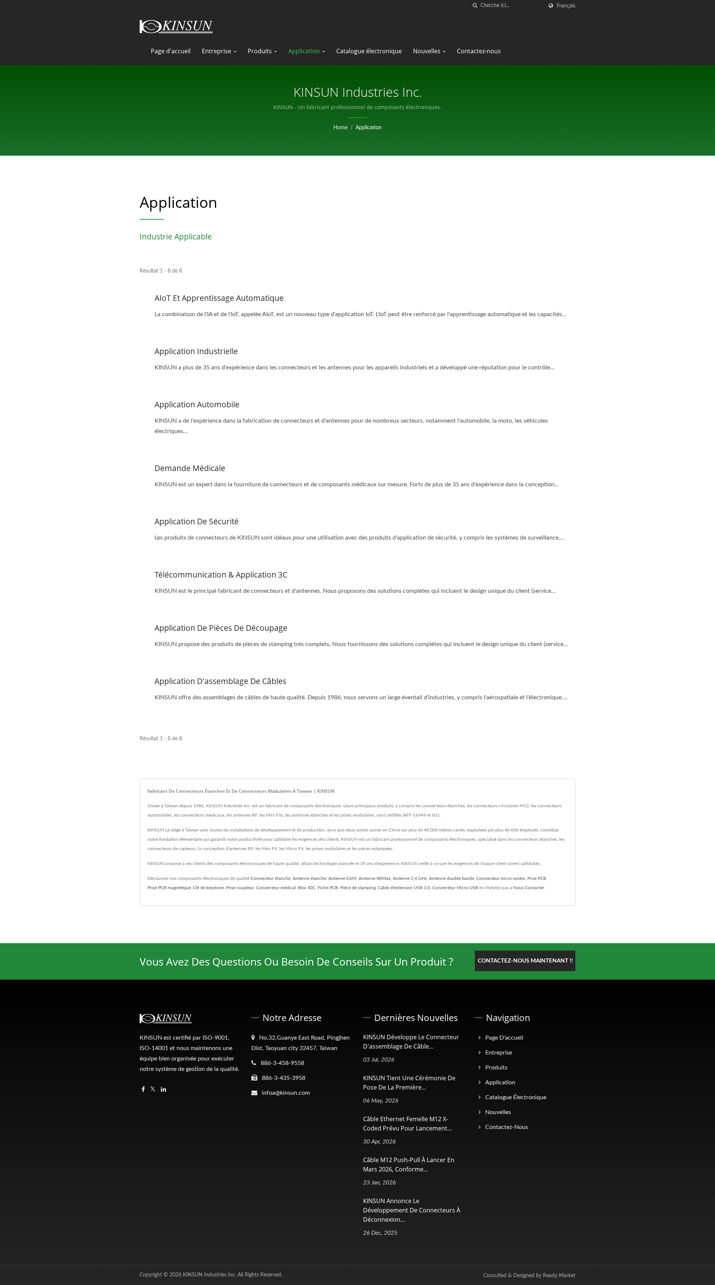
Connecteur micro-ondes (500, 878)
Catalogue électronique (369, 51)
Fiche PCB (328, 887)
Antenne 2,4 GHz (410, 878)
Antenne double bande (451, 878)
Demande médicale (190, 468)
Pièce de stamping (358, 887)
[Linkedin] (163, 1089)
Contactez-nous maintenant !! (525, 961)
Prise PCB (536, 878)
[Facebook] (143, 1089)
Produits (260, 51)
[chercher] (474, 5)
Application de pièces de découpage (221, 628)
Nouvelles (427, 51)
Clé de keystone (208, 887)
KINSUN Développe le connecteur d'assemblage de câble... (411, 1041)
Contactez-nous (479, 51)
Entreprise (217, 51)
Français (566, 6)
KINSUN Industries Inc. (209, 1275)
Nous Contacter (528, 887)
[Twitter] (153, 1089)
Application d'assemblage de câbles (220, 681)
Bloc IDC (306, 887)
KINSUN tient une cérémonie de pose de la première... (409, 1082)
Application (304, 51)
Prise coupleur (240, 887)
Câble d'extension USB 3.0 (404, 887)
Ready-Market (559, 1275)
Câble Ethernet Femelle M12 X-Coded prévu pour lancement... (407, 1123)
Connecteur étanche (270, 878)
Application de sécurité (197, 521)
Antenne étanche (309, 878)
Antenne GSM (342, 878)
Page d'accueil (171, 51)
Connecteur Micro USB (455, 887)
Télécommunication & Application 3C (221, 574)
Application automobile (197, 404)
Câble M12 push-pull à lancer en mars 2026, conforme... (408, 1164)
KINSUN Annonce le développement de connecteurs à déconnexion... (411, 1210)
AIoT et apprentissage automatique (219, 298)
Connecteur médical (276, 887)
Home (340, 127)
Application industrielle (196, 351)
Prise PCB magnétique (169, 887)
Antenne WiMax (375, 878)
